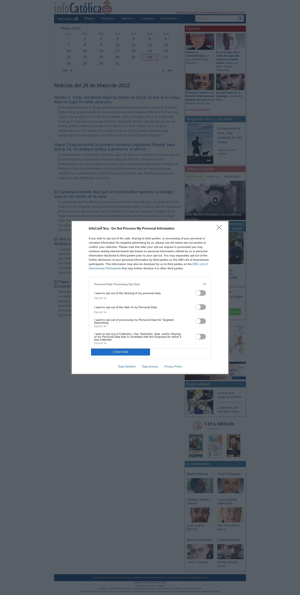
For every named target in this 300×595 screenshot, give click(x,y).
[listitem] (150, 284)
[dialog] (150, 297)
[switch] (200, 293)
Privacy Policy (173, 366)
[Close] (220, 229)
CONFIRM (120, 352)
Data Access (150, 366)
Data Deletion (127, 366)
